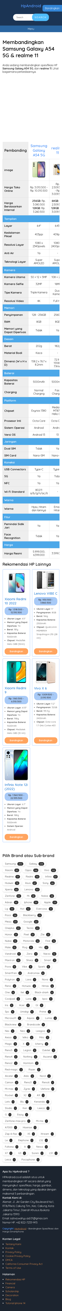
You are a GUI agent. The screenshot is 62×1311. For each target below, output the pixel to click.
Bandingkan (52, 8)
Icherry (41, 1043)
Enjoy (22, 1114)
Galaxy (36, 863)
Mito (43, 1037)
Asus (30, 883)
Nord (45, 1075)
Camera (10, 1287)
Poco (10, 915)
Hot (24, 908)
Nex (9, 1030)
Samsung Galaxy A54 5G (39, 150)
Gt (39, 1005)
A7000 (10, 1127)
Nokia (47, 895)
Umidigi (26, 1011)
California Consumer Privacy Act (23, 1263)
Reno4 (10, 1056)
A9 (40, 1095)
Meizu (11, 921)
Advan (11, 902)
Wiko (27, 1037)
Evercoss (44, 908)
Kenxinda (41, 1101)
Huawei (11, 883)
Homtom (30, 1063)
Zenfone (12, 895)
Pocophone (29, 1159)
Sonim (37, 1153)
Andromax (35, 973)
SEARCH (40, 17)
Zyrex (29, 1088)
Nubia (10, 940)
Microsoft (12, 1018)
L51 (52, 1153)
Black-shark (44, 992)
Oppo (31, 870)
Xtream (47, 1133)
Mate (10, 947)
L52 (43, 1140)
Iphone (30, 902)
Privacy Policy (13, 1252)
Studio (10, 1108)
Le (8, 1140)
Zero (32, 953)
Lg (9, 908)
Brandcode (35, 1024)
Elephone (25, 1140)
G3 (21, 1153)
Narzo (49, 953)
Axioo (10, 1037)
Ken (27, 1108)
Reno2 (10, 1063)
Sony (48, 883)
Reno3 (29, 1082)
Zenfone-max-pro (17, 1121)
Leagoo (42, 1030)
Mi (30, 895)
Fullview (11, 1146)
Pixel (29, 934)
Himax (47, 985)
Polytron (12, 979)
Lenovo (31, 889)
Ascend (49, 1056)
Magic (10, 1043)
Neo (24, 1030)
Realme (12, 876)
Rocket (11, 1095)
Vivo (49, 870)
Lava (30, 979)
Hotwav (28, 985)
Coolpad (12, 998)
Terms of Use (13, 1267)
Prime (45, 1011)
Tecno (32, 928)
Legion (29, 1050)
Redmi (32, 876)
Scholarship (12, 1291)
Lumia (50, 1018)
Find (50, 940)
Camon (11, 1082)
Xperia (11, 889)
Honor (11, 934)
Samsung (13, 863)
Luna (30, 998)
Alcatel (11, 1075)
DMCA (9, 1260)
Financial (10, 1283)
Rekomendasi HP (15, 1279)
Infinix (51, 876)
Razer (34, 1069)
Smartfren (13, 973)
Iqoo (46, 998)
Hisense (29, 1127)
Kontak (9, 1248)
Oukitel (48, 1050)
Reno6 (47, 1082)
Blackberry (32, 915)
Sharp (31, 960)
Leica (10, 1159)
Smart (49, 960)
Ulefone (47, 1088)
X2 (27, 1095)
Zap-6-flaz (13, 1133)
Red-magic (13, 1069)
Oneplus (12, 928)
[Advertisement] (31, 108)
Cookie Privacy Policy (17, 1256)
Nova (47, 979)
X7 (8, 1153)
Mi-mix (41, 1121)
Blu (23, 1101)
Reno (10, 985)
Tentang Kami (13, 1244)
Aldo (28, 1075)
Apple (50, 902)
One (9, 992)
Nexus (41, 1146)
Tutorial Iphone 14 (15, 1303)
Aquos (32, 1018)
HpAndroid (31, 5)
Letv (9, 1101)
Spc (9, 1011)
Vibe (26, 966)
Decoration (12, 1295)
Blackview (12, 1024)
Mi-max (11, 1088)
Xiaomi (11, 870)
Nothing (29, 1056)
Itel (24, 992)
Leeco (43, 1108)
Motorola (31, 940)
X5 (30, 1133)
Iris (8, 1005)
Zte (45, 934)
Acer (24, 1005)
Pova (10, 966)
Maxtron (12, 960)
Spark (43, 966)
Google (30, 921)
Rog (27, 947)
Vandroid (12, 953)
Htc (43, 947)
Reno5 (10, 1050)
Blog (8, 1299)
